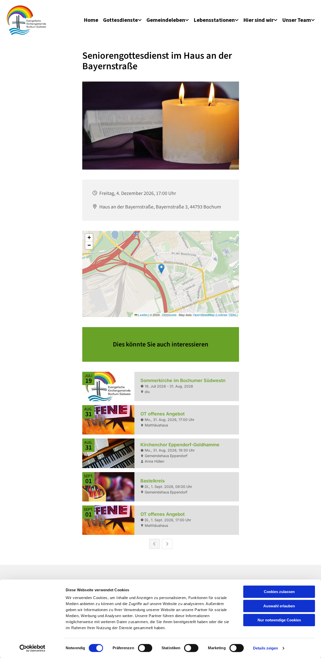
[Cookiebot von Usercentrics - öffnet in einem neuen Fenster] (32, 648)
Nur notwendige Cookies (279, 620)
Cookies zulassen (279, 592)
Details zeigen (265, 648)
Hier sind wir (258, 19)
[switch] (145, 648)
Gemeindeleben (165, 19)
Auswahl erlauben (279, 606)
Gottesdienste (120, 19)
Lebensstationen (214, 19)
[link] (122, 20)
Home (91, 19)
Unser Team (296, 19)
